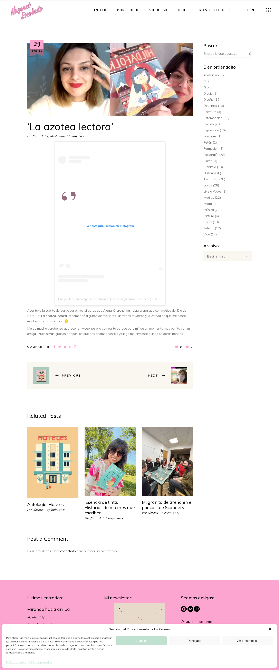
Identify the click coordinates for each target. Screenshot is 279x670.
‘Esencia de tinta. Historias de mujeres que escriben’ (110, 507)
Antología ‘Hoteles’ (45, 504)
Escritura (209, 112)
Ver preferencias (247, 640)
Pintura (208, 216)
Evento (208, 124)
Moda (207, 204)
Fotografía (210, 155)
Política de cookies (16, 662)
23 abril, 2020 (56, 136)
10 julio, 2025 (36, 617)
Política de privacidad (40, 662)
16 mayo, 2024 (114, 518)
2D (206, 81)
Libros (73, 136)
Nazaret (37, 136)
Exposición (211, 130)
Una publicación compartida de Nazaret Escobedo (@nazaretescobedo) (104, 299)
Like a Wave (212, 191)
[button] (270, 629)
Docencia (210, 106)
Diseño (208, 99)
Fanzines (210, 136)
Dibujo (208, 93)
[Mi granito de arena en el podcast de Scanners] (167, 461)
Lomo (208, 161)
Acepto (141, 640)
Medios (208, 197)
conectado (68, 551)
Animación (211, 75)
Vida (206, 234)
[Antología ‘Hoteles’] (52, 462)
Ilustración (210, 179)
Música (208, 210)
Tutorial (208, 228)
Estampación (212, 118)
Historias (209, 173)
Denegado (194, 640)
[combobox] (227, 256)
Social (82, 136)
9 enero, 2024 (171, 513)
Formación (211, 148)
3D (206, 87)
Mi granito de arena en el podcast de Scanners (167, 504)
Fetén (207, 142)
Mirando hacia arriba (48, 609)
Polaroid (210, 167)
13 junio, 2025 (56, 510)
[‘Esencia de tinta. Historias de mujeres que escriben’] (110, 461)
